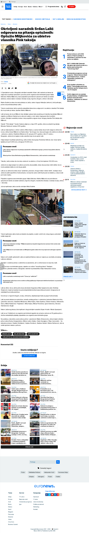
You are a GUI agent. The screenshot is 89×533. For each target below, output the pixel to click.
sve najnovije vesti (78, 190)
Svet (25, 6)
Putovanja (11, 514)
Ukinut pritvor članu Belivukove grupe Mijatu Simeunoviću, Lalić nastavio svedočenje (29, 155)
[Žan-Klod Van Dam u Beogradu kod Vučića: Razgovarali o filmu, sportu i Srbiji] (35, 398)
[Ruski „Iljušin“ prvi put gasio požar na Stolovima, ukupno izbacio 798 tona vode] (6, 423)
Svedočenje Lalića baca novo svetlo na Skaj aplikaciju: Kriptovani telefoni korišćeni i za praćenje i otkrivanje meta (33, 281)
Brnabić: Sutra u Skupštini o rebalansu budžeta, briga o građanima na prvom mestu (19, 441)
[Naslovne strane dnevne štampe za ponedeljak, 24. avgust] (6, 406)
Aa (59, 94)
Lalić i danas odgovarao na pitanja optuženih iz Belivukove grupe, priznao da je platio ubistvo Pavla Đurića (31, 150)
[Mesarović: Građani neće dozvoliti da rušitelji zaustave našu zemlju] (6, 415)
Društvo (14, 370)
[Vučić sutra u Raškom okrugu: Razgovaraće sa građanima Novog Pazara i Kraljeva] (6, 389)
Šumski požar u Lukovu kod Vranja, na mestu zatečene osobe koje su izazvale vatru (48, 416)
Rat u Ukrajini (58, 19)
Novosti (72, 155)
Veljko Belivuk (19, 334)
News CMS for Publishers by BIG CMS (44, 531)
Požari (50, 476)
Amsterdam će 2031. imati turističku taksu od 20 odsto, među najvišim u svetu (78, 159)
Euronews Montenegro (23, 19)
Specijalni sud (33, 334)
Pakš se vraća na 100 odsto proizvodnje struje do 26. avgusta (80, 245)
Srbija (15, 6)
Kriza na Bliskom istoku (76, 19)
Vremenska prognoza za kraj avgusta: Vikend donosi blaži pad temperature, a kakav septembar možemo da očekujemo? (77, 76)
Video (10, 519)
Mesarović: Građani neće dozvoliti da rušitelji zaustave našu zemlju (19, 416)
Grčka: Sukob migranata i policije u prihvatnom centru (80, 225)
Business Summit (13, 524)
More (40, 6)
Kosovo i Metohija (42, 19)
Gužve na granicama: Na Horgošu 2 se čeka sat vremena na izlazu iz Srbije (48, 424)
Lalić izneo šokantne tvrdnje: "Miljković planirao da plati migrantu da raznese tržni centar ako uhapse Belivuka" (31, 244)
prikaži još (29, 447)
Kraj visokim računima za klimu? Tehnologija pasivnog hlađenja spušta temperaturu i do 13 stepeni (77, 87)
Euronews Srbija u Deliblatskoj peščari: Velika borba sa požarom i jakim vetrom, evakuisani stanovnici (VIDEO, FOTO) (19, 382)
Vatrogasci (41, 476)
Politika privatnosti (38, 504)
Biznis (30, 6)
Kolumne (10, 517)
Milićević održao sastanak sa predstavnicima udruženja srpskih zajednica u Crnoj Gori (47, 382)
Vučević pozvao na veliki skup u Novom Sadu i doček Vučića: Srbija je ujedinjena (48, 433)
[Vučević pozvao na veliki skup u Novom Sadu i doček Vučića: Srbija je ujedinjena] (35, 432)
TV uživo (21, 496)
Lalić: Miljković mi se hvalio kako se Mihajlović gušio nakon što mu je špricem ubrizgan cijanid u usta (32, 250)
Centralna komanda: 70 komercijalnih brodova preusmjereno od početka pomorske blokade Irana (80, 258)
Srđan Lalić (6, 334)
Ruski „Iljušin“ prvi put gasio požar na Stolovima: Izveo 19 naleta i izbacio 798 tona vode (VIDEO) (48, 373)
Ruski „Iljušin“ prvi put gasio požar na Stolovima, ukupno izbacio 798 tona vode (18, 424)
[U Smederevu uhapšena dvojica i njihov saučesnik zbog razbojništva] (2, 266)
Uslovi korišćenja (38, 502)
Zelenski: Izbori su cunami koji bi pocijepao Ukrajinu (80, 235)
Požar (23, 472)
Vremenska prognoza (25, 502)
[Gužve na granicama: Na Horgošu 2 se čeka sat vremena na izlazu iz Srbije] (35, 423)
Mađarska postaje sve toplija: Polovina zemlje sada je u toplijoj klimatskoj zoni (78, 148)
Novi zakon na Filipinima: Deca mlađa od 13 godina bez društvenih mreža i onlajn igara (78, 136)
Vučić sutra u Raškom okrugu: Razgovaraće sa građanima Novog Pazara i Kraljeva (19, 390)
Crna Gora (11, 522)
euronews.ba (70, 217)
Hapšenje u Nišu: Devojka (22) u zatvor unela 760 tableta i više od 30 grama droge (48, 441)
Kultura (35, 6)
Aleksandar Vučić (49, 472)
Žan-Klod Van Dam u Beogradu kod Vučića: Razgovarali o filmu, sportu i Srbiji (47, 399)
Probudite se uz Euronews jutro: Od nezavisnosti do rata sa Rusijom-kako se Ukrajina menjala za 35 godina (48, 390)
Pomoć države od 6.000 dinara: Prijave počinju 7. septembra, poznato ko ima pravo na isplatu (76, 56)
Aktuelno (15, 24)
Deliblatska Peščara (34, 472)
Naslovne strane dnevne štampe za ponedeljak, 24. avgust (19, 407)
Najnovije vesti (23, 499)
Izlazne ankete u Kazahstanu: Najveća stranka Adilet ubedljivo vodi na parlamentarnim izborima (77, 172)
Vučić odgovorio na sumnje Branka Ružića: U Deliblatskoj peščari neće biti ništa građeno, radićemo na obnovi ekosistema (77, 97)
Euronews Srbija (63, 472)
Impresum (36, 496)
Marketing (36, 507)
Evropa (20, 6)
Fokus (72, 132)
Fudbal (58, 476)
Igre (20, 504)
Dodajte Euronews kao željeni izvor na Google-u (43, 83)
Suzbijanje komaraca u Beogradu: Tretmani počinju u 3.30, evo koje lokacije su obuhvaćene (19, 433)
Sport (9, 509)
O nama (35, 499)
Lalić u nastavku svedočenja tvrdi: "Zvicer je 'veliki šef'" (20, 276)
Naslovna (3, 24)
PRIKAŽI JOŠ (67, 276)
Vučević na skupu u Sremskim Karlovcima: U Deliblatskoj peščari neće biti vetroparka (48, 407)
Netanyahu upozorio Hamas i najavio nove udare (80, 271)
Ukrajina (31, 476)
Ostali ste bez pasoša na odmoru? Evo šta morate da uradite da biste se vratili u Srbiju (19, 373)
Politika (42, 378)
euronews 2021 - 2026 (44, 529)
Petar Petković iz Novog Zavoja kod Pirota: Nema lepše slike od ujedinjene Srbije (19, 399)
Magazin (10, 512)
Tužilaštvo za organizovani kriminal (15, 337)
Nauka (72, 143)
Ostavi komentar (29, 355)
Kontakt (35, 509)
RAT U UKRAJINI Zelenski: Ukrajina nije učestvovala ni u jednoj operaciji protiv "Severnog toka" (77, 66)
